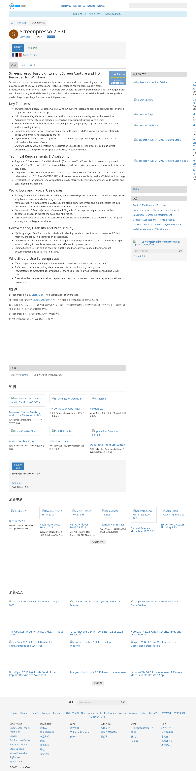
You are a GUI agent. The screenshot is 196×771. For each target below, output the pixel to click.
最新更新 (91, 5)
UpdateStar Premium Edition (107, 444)
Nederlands (87, 713)
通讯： (72, 702)
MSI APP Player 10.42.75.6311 (79, 526)
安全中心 (44, 753)
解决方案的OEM (109, 732)
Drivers (14, 736)
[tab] (14, 65)
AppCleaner (16, 761)
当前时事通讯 (139, 256)
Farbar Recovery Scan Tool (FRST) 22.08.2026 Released (96, 633)
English (14, 713)
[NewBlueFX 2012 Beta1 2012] (52, 512)
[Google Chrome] (144, 99)
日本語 (66, 713)
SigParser (15, 757)
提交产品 (166, 745)
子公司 (104, 736)
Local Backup (17, 748)
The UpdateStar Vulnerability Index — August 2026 (36, 633)
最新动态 (101, 5)
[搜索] (184, 5)
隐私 (42, 740)
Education (138, 214)
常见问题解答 (47, 732)
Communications (142, 210)
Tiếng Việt (154, 713)
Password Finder (19, 744)
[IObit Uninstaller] (62, 431)
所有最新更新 (98, 542)
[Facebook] (13, 55)
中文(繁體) (179, 713)
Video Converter (18, 753)
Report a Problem (30, 55)
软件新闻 (74, 727)
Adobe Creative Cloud (22, 441)
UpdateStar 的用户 (43, 299)
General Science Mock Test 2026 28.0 (143, 530)
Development (172, 210)
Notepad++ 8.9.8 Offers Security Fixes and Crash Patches (156, 633)
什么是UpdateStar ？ (142, 727)
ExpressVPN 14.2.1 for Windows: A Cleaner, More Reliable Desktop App (157, 673)
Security (148, 224)
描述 (13, 65)
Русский (122, 713)
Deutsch (24, 713)
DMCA (43, 727)
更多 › (136, 189)
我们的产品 (66, 5)
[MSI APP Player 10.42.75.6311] (83, 512)
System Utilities (173, 224)
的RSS (73, 736)
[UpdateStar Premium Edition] (108, 432)
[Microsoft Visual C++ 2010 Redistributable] (158, 139)
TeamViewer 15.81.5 (112, 524)
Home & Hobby (167, 219)
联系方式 (44, 736)
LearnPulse (25, 36)
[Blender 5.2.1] (19, 510)
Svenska (133, 713)
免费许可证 (167, 740)
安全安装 (32, 48)
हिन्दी (103, 716)
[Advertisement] (67, 342)
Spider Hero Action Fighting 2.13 (172, 526)
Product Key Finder (20, 740)
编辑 (32, 65)
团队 (133, 736)
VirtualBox (96, 408)
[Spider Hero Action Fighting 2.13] (174, 512)
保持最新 (16, 483)
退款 (42, 749)
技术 (23, 65)
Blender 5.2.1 (17, 521)
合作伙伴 (105, 727)
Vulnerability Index (80, 732)
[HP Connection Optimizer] (67, 398)
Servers (159, 224)
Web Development (143, 229)
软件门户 (166, 727)
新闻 (133, 732)
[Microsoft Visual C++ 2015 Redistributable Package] (162, 160)
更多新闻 (98, 683)
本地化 (164, 736)
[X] (16, 55)
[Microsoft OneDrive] (146, 125)
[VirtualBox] (99, 398)
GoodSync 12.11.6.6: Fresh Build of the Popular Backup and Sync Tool (32, 673)
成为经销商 (167, 732)
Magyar (94, 716)
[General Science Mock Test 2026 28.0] (143, 514)
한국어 (75, 713)
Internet (137, 224)
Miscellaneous (162, 229)
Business (161, 205)
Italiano (57, 713)
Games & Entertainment (159, 214)
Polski (99, 713)
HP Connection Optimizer (65, 408)
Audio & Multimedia (143, 205)
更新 (25, 374)
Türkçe (143, 713)
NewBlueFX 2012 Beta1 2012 (49, 526)
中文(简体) (167, 713)
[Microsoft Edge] (144, 114)
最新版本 (18, 48)
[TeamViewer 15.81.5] (113, 512)
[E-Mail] (20, 55)
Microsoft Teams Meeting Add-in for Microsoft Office (25, 413)
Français (46, 713)
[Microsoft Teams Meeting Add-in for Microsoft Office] (27, 400)
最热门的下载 (79, 5)
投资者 (134, 740)
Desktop (158, 210)
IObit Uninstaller (60, 441)
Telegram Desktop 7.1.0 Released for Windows (98, 672)
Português (110, 713)
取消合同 (44, 745)
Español (35, 713)
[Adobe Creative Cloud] (24, 431)
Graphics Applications (145, 219)
